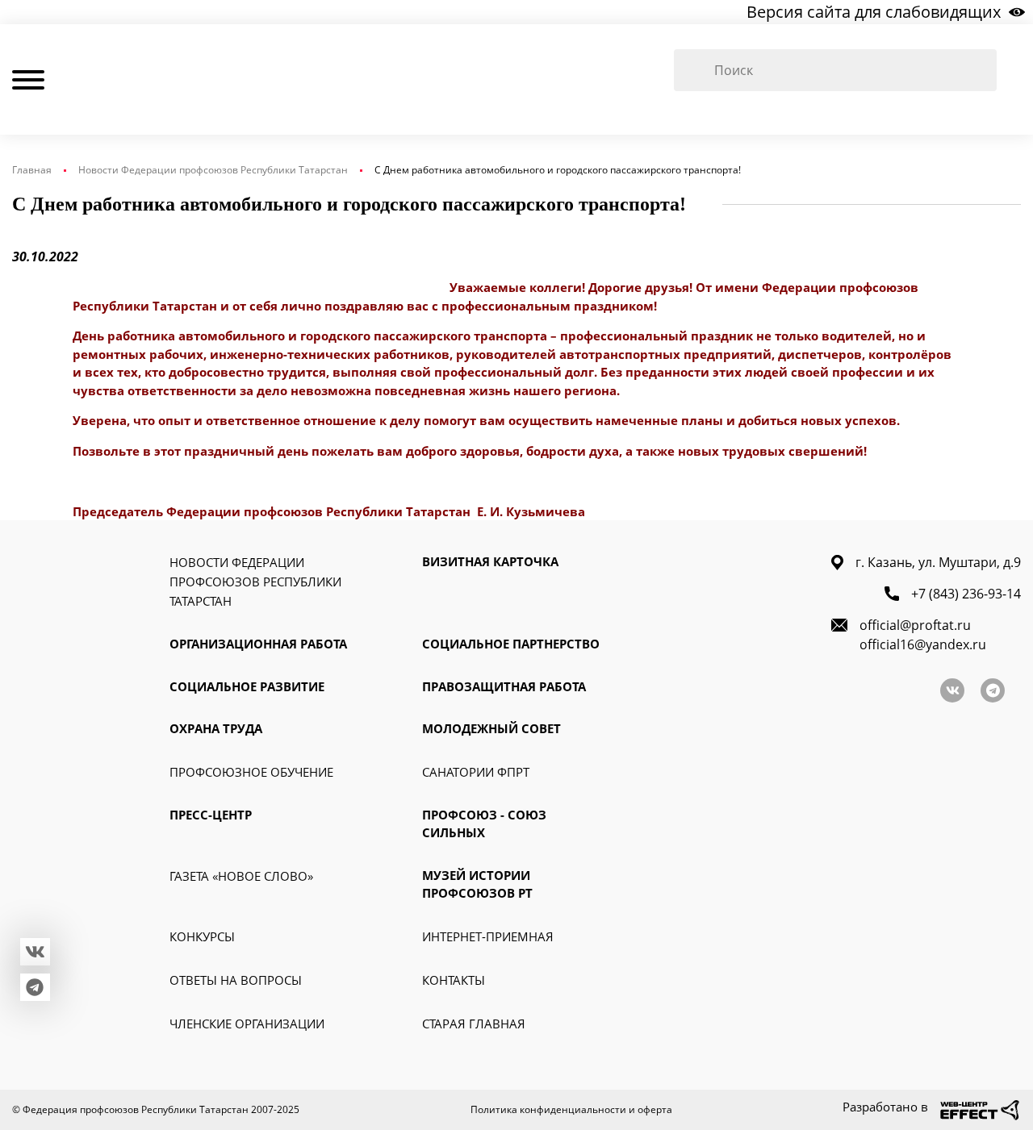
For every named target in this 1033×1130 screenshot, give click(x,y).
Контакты (453, 980)
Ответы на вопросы (235, 980)
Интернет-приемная (488, 936)
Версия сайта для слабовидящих (874, 12)
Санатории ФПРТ (475, 772)
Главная (32, 170)
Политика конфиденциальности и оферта (571, 1109)
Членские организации (246, 1023)
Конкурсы (202, 936)
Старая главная (473, 1023)
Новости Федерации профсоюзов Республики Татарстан (213, 170)
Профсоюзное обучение (251, 772)
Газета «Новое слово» (241, 876)
